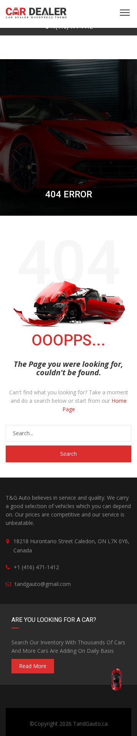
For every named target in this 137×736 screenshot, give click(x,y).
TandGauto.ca (90, 723)
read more (32, 666)
